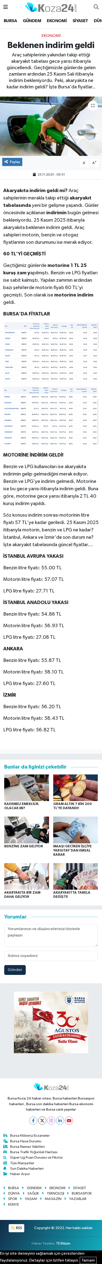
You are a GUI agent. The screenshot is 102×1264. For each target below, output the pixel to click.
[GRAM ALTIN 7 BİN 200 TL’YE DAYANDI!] (75, 788)
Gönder (15, 970)
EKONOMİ (57, 21)
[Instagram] (51, 1120)
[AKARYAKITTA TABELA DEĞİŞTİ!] (75, 876)
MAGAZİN (53, 1199)
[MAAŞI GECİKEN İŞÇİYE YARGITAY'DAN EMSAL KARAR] (75, 830)
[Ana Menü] (5, 7)
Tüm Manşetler (22, 1163)
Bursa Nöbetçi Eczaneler (30, 1135)
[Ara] (96, 7)
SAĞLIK (33, 1193)
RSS (18, 1228)
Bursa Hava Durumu (25, 1141)
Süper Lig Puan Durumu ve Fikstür (36, 1157)
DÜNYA (14, 1193)
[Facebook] (33, 1120)
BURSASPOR (82, 1193)
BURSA (10, 21)
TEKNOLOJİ (55, 1193)
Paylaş (15, 162)
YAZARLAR (77, 1199)
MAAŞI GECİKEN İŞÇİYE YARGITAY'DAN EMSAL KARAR (72, 850)
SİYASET (80, 21)
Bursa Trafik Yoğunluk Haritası (33, 1152)
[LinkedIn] (60, 1120)
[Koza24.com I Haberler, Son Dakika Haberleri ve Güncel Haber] (51, 7)
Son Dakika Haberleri (27, 1168)
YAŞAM (31, 1199)
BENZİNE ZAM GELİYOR (23, 846)
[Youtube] (69, 1120)
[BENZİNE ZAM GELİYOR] (26, 830)
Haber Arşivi (20, 1174)
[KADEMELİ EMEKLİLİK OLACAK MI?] (26, 788)
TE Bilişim (63, 1243)
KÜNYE (13, 1204)
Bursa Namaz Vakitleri (27, 1147)
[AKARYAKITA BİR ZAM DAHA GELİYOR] (26, 876)
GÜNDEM (32, 21)
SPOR (12, 1199)
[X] (42, 1120)
